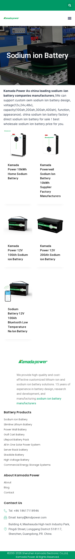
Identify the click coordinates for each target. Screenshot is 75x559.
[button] (69, 5)
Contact (9, 492)
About (7, 482)
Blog (6, 487)
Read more (15, 189)
